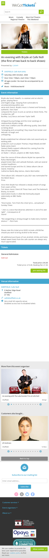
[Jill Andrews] (24, 428)
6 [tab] (23, 404)
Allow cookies (38, 549)
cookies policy (15, 553)
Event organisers (9, 507)
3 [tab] (16, 404)
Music (11, 17)
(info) (24, 71)
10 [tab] (32, 404)
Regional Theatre (17, 19)
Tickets (24, 52)
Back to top (24, 458)
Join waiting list (39, 270)
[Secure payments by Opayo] (24, 537)
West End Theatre (33, 17)
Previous (8, 404)
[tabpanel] (24, 385)
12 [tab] (37, 404)
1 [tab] (11, 404)
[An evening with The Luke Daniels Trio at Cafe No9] (24, 381)
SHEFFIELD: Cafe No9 (12, 71)
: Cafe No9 (10, 287)
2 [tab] (13, 404)
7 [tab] (25, 404)
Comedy (19, 17)
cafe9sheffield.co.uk (12, 298)
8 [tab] (28, 404)
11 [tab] (35, 404)
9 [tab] (30, 404)
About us (6, 513)
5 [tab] (21, 404)
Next (40, 404)
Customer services (9, 502)
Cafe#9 (15, 65)
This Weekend (33, 19)
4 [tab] (18, 404)
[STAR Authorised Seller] (24, 527)
